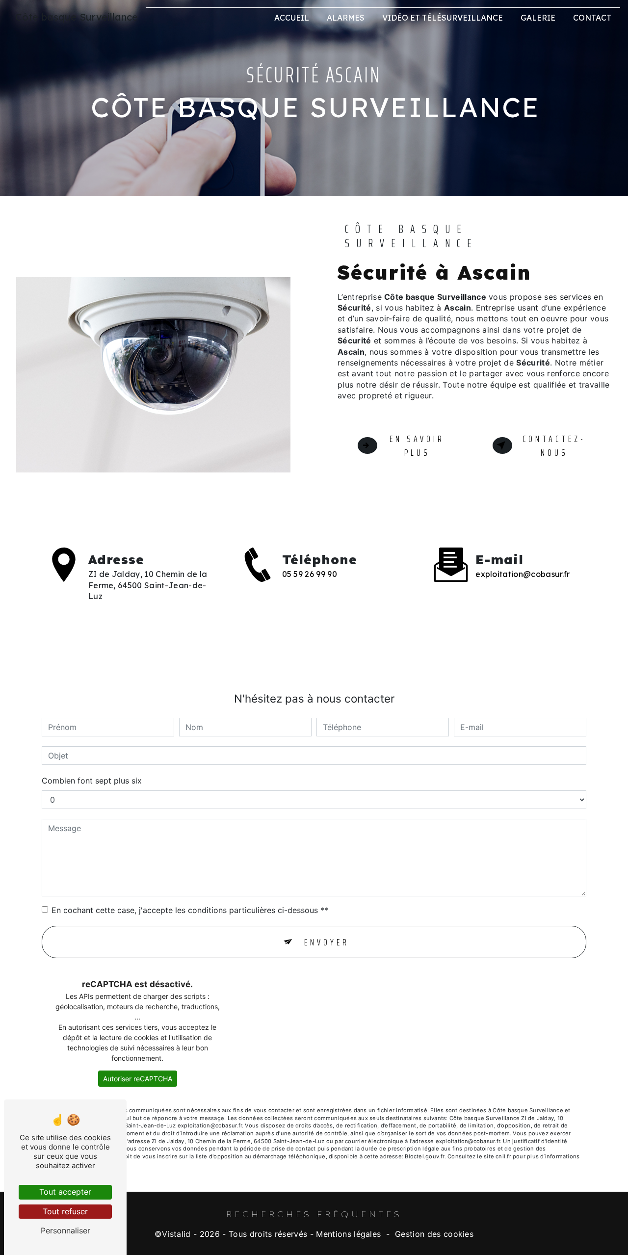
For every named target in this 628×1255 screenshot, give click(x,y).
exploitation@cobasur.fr (522, 574)
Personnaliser (65, 1230)
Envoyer (326, 942)
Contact (592, 18)
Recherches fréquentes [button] (314, 1213)
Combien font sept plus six (92, 780)
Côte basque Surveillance (76, 17)
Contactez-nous (554, 445)
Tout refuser (65, 1211)
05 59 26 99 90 (309, 574)
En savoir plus (417, 445)
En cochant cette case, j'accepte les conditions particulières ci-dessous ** (190, 910)
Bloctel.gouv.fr (424, 1156)
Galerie (538, 18)
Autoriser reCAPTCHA (137, 1078)
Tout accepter (65, 1192)
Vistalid (176, 1234)
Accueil (291, 18)
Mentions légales (348, 1234)
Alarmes (346, 18)
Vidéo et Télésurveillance (442, 18)
